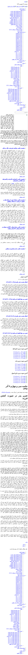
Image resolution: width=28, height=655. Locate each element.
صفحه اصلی (22, 8)
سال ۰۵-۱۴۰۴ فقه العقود (16, 24)
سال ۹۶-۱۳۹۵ (19, 46)
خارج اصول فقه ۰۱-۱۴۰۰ (13, 94)
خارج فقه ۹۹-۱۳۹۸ (15, 69)
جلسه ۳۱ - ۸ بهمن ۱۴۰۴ (20, 365)
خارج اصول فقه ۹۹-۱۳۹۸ (13, 91)
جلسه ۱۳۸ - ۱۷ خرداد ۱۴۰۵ (19, 356)
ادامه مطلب (22, 176)
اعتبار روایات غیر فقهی (17, 59)
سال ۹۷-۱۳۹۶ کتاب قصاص (16, 14)
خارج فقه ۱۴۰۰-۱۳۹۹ (14, 71)
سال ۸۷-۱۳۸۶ (19, 34)
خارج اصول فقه (21, 32)
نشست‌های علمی (18, 64)
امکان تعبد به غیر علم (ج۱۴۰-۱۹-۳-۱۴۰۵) (16, 316)
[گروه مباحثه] (26, 6)
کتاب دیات (19, 30)
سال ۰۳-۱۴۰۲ (19, 55)
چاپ (26, 542)
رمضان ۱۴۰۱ (19, 28)
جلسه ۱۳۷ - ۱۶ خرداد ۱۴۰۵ (19, 357)
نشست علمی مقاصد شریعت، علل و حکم (14, 148)
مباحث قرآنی (22, 60)
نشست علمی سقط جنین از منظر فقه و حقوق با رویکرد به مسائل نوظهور (14, 200)
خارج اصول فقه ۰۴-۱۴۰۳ (13, 98)
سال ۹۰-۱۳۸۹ (19, 38)
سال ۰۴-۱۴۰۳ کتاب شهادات (15, 23)
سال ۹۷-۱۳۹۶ (19, 47)
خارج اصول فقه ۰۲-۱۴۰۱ (13, 95)
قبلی (24, 544)
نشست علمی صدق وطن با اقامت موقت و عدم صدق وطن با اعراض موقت (13, 227)
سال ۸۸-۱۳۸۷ (19, 36)
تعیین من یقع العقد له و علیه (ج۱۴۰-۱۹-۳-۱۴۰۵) (15, 333)
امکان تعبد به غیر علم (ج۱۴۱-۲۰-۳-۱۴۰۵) (16, 282)
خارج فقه (23, 10)
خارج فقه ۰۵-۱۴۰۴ (15, 77)
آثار (24, 106)
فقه (21, 65)
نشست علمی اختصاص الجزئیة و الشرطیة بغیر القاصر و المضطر (14, 179)
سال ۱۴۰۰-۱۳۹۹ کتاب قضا (16, 17)
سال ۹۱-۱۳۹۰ (19, 40)
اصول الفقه (19, 109)
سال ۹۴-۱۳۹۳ (19, 43)
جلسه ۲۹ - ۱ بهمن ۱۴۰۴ (20, 368)
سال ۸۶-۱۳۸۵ (19, 33)
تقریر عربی (22, 107)
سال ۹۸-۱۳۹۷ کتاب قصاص (16, 15)
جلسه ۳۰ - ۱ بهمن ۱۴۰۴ (20, 367)
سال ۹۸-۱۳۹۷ (19, 49)
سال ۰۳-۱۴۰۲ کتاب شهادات (15, 21)
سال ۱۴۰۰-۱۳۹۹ (18, 51)
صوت (23, 63)
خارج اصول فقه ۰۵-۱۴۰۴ (13, 99)
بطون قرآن (19, 62)
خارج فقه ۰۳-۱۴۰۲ (15, 74)
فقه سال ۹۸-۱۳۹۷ (5, 392)
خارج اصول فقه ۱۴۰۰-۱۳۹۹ (13, 93)
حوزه (13, 183)
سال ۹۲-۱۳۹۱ (19, 41)
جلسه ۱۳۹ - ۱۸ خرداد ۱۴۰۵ (19, 354)
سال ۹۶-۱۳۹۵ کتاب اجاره (16, 12)
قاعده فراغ (19, 27)
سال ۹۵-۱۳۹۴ (19, 45)
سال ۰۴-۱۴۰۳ (19, 56)
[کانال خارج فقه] (20, 6)
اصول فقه (19, 87)
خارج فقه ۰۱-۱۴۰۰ (15, 72)
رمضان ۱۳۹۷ (16, 78)
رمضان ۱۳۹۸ (16, 81)
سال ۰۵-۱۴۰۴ (19, 58)
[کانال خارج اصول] (11, 6)
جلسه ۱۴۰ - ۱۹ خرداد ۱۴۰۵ (19, 353)
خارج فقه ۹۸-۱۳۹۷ (15, 68)
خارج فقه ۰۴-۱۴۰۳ (15, 76)
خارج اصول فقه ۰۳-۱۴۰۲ (13, 97)
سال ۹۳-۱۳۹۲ (19, 42)
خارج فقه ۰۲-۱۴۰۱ (15, 73)
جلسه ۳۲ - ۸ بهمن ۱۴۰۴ (20, 364)
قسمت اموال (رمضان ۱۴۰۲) (15, 29)
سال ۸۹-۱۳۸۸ (19, 37)
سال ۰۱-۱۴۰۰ (19, 52)
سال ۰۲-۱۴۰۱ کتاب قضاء (16, 20)
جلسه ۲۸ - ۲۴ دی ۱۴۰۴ (20, 370)
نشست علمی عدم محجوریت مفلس (15, 248)
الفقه (21, 108)
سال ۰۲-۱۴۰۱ (19, 54)
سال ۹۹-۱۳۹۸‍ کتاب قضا (16, 16)
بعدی (23, 545)
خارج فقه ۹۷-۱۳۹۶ (15, 67)
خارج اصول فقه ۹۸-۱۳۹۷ (13, 90)
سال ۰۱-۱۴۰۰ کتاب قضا (16, 19)
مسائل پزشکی (18, 25)
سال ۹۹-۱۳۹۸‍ (19, 50)
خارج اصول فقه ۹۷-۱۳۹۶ (13, 89)
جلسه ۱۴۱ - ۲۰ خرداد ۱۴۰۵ (19, 351)
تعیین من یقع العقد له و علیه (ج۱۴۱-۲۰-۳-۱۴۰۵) (15, 299)
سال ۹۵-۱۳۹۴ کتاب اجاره (16, 11)
